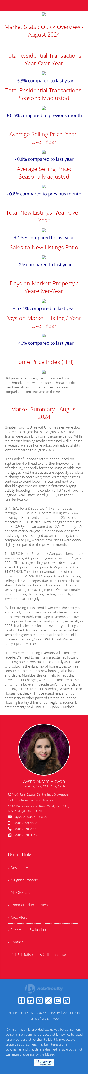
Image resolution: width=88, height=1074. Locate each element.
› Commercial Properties (28, 904)
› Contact (15, 942)
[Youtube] (57, 1000)
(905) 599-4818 (26, 823)
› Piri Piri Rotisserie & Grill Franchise (37, 954)
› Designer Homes (22, 867)
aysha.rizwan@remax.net (32, 817)
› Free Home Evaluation (27, 929)
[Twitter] (39, 1000)
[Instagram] (48, 1000)
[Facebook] (21, 1000)
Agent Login (71, 1012)
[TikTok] (66, 1000)
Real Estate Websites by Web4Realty (34, 1012)
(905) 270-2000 (26, 829)
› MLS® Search (20, 892)
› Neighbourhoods (23, 880)
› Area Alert (17, 917)
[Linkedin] (30, 1000)
